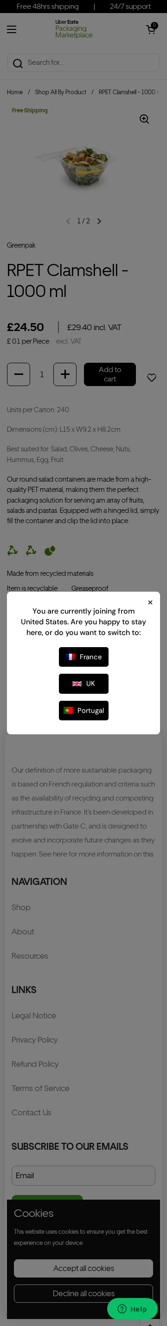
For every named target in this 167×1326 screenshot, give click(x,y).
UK (90, 683)
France (91, 657)
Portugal (90, 710)
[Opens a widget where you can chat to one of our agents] (132, 1309)
